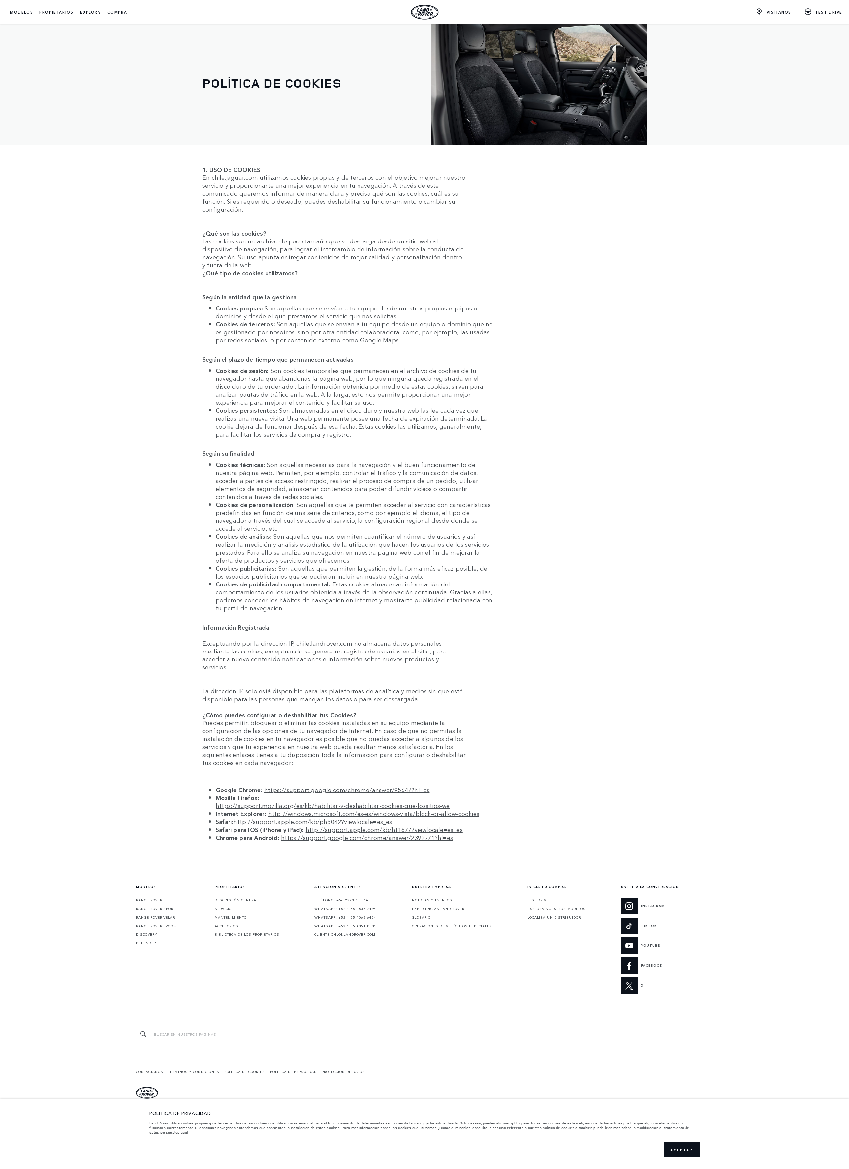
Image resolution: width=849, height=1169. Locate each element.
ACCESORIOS (226, 926)
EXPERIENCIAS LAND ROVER (438, 908)
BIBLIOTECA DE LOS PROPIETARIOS (247, 934)
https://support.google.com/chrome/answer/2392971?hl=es (367, 837)
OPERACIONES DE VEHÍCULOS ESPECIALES (452, 926)
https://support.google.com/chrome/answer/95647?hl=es (346, 789)
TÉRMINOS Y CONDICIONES (193, 1071)
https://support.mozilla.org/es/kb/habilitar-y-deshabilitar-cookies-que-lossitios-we (333, 805)
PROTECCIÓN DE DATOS (343, 1071)
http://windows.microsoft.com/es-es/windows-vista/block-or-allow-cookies (373, 813)
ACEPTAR (681, 1150)
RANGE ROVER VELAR (155, 917)
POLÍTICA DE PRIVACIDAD (293, 1071)
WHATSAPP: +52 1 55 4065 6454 (345, 917)
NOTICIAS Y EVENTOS (432, 900)
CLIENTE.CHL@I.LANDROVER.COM (344, 934)
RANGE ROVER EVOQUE (157, 926)
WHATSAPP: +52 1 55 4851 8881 (345, 926)
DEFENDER (146, 943)
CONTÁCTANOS (149, 1071)
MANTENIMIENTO (231, 917)
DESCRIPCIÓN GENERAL (236, 900)
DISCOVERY (146, 934)
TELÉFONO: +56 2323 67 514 (341, 900)
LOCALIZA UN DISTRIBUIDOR (554, 917)
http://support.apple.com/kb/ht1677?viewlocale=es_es (384, 829)
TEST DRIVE (538, 900)
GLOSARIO (421, 917)
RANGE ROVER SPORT (155, 908)
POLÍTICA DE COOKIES (244, 1071)
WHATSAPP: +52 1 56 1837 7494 (345, 908)
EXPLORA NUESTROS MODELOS (556, 908)
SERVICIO (223, 908)
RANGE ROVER (149, 900)
